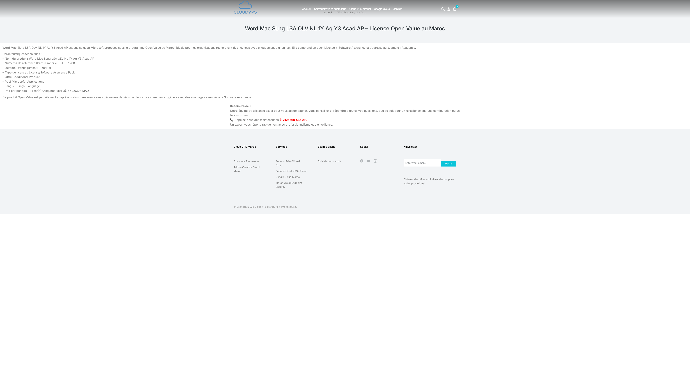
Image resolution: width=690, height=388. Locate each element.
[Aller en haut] (684, 382)
